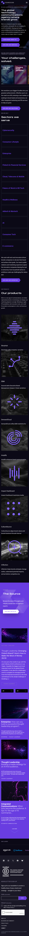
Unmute (24, 47)
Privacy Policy (4, 923)
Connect (3, 928)
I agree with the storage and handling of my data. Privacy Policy (15, 906)
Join (22, 898)
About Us (3, 918)
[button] (27, 2)
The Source (4, 925)
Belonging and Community (7, 920)
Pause (20, 47)
